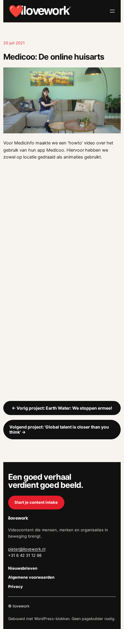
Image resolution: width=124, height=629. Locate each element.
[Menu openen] (112, 11)
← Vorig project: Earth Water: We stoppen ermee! (62, 408)
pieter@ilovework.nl (26, 549)
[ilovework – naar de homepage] (39, 11)
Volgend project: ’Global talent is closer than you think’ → (59, 429)
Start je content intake (36, 502)
